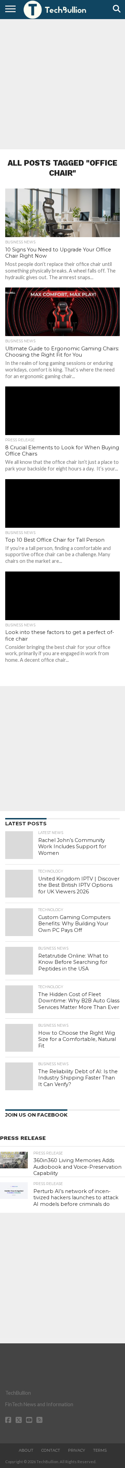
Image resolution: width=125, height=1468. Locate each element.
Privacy (76, 1450)
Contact (50, 1450)
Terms (100, 1450)
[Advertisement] (62, 83)
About (26, 1450)
